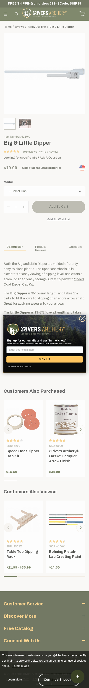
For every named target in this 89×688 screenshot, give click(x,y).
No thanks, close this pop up (19, 367)
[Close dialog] (82, 319)
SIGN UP (44, 360)
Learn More (15, 679)
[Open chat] (77, 676)
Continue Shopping (59, 679)
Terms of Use (20, 666)
